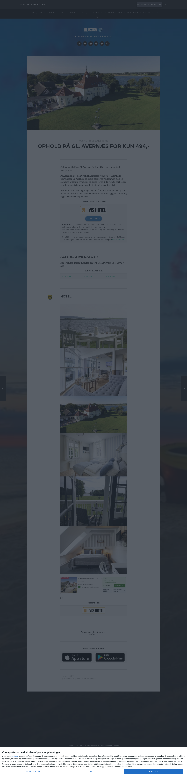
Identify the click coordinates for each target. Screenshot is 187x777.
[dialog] (93, 762)
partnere (14, 756)
